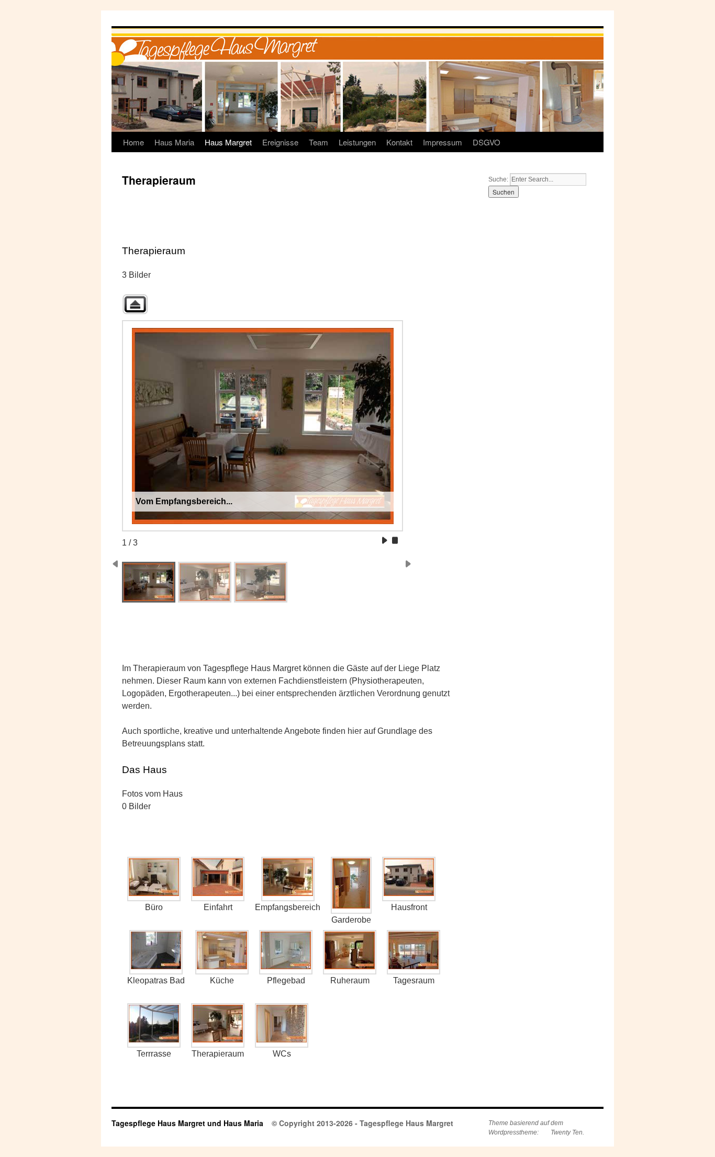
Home (133, 142)
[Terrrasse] (154, 1025)
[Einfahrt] (217, 879)
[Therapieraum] (217, 1025)
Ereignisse (280, 142)
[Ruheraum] (349, 952)
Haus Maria (174, 142)
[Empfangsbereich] (288, 879)
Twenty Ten (567, 1132)
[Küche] (222, 952)
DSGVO (486, 142)
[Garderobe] (351, 885)
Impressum (442, 142)
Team (318, 142)
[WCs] (281, 1025)
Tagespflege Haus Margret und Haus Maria (187, 1123)
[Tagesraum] (413, 952)
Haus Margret (228, 142)
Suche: (499, 179)
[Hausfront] (408, 879)
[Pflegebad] (285, 952)
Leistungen (357, 142)
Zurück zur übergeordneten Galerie (135, 304)
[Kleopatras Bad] (156, 952)
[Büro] (154, 879)
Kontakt (399, 142)
